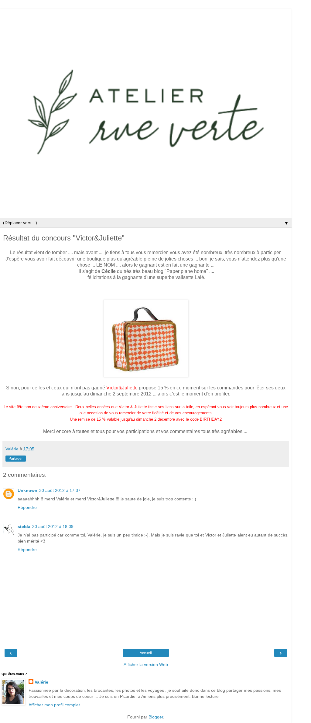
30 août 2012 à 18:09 (52, 526)
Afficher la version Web (146, 664)
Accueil (146, 653)
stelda (24, 526)
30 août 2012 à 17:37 (59, 490)
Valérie (41, 682)
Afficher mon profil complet (54, 704)
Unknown (27, 490)
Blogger (156, 717)
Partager (16, 458)
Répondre (27, 507)
